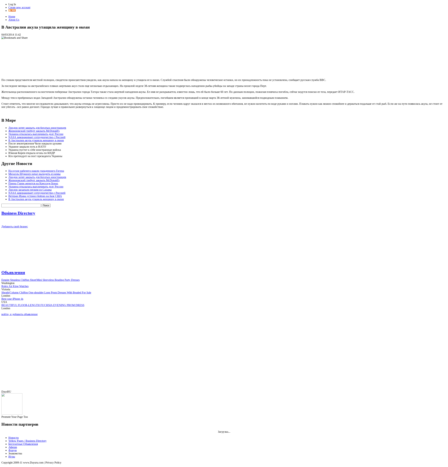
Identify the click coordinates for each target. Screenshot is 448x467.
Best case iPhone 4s (12, 298)
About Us (13, 19)
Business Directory (18, 213)
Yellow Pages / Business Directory (27, 440)
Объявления (13, 272)
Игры (11, 456)
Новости (13, 437)
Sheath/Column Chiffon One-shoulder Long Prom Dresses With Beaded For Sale (46, 292)
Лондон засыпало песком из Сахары (30, 189)
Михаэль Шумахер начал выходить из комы (34, 173)
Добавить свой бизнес (14, 226)
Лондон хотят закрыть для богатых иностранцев (37, 127)
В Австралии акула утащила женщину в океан (36, 140)
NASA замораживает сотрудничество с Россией (36, 137)
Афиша (12, 447)
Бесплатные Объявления (23, 443)
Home (11, 16)
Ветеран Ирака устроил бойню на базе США (35, 196)
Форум (12, 450)
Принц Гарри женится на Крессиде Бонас (33, 183)
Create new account (19, 7)
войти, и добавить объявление (19, 314)
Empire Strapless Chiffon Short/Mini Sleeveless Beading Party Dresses (40, 279)
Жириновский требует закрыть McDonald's (33, 130)
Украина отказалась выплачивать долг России (35, 134)
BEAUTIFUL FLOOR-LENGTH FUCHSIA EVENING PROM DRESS (42, 305)
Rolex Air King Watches (15, 286)
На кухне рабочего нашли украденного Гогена (36, 170)
